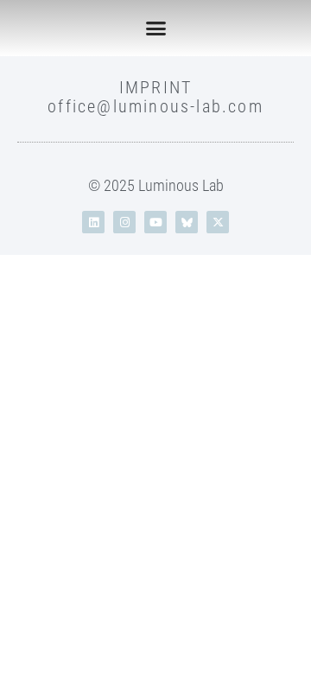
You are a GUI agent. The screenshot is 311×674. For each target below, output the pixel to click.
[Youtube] (155, 222)
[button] (155, 28)
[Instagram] (124, 222)
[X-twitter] (217, 222)
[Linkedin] (93, 222)
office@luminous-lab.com (155, 106)
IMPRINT (155, 87)
